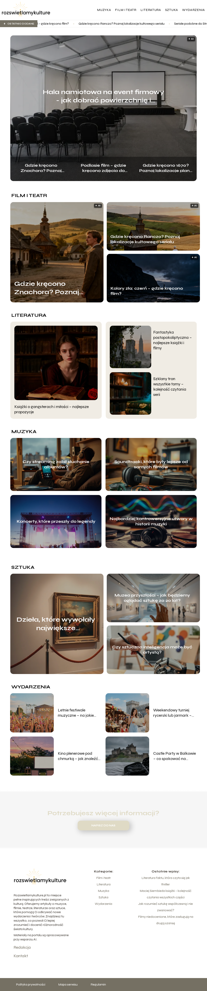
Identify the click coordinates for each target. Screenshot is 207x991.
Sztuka (171, 10)
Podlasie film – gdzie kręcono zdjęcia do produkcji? (103, 167)
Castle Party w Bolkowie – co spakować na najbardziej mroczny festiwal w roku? (174, 756)
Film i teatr (125, 10)
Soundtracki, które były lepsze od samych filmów (151, 464)
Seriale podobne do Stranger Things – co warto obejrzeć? (161, 23)
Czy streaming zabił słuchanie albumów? (56, 464)
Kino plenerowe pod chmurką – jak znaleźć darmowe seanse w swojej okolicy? (78, 756)
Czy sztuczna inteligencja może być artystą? (152, 649)
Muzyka (104, 10)
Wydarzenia (193, 10)
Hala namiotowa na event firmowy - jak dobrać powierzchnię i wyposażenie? (103, 96)
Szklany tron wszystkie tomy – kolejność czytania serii (169, 386)
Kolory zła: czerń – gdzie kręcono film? (146, 291)
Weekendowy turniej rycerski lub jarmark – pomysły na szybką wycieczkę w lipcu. (172, 713)
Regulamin (98, 984)
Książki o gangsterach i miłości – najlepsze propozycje (51, 409)
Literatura (150, 10)
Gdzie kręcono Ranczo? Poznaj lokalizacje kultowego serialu (68, 23)
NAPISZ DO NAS (103, 825)
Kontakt (21, 955)
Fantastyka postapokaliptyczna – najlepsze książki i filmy (172, 340)
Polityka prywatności (30, 984)
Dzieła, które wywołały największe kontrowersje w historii (56, 624)
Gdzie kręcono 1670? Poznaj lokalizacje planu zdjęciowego (165, 167)
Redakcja (22, 947)
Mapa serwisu (68, 984)
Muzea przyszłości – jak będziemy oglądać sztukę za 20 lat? (152, 598)
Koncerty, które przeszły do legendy (56, 521)
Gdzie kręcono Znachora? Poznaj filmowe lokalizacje (41, 167)
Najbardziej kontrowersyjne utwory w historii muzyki (151, 521)
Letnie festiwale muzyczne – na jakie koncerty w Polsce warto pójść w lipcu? (79, 713)
